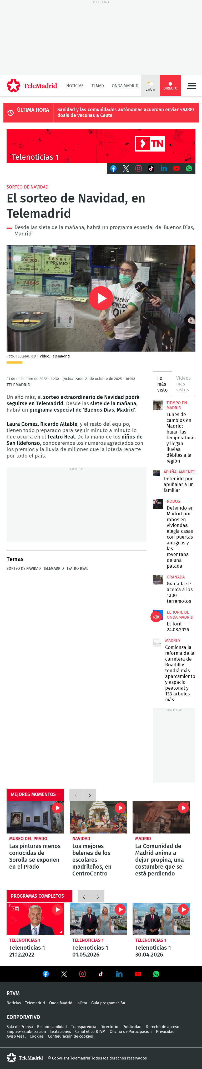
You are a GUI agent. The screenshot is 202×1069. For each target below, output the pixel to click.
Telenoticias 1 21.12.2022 (35, 919)
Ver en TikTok (101, 975)
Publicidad (132, 1027)
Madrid (172, 641)
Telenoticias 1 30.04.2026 (161, 919)
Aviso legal (16, 1036)
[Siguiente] (89, 795)
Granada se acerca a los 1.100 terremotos (158, 579)
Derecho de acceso (162, 1027)
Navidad (81, 838)
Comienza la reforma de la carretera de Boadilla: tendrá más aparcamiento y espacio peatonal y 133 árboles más (157, 642)
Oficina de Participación (131, 1032)
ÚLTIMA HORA (33, 110)
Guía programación (108, 1003)
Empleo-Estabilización (26, 1032)
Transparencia (83, 1027)
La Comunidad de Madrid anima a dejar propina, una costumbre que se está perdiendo (161, 817)
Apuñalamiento (179, 472)
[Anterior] (76, 795)
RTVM (13, 993)
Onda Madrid (125, 86)
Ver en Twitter (64, 975)
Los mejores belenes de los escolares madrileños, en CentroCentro (98, 817)
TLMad (98, 86)
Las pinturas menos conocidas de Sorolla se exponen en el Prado (35, 817)
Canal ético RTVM (90, 1032)
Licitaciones (60, 1032)
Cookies (37, 1036)
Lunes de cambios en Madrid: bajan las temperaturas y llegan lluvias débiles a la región (158, 405)
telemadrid (25, 1058)
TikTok (151, 168)
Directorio (109, 1027)
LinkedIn (164, 168)
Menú (191, 85)
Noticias (75, 86)
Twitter (126, 168)
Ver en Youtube (138, 974)
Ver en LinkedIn (119, 974)
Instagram (138, 168)
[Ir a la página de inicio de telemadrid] (32, 85)
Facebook (113, 168)
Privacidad (165, 1032)
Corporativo (23, 1017)
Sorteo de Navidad (27, 187)
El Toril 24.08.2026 (158, 614)
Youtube (176, 168)
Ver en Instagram (82, 974)
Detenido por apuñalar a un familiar (179, 485)
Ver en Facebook (46, 975)
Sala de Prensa (20, 1027)
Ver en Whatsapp (156, 974)
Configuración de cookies (70, 1036)
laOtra (82, 1003)
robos (173, 501)
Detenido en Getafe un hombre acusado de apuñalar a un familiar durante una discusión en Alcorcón (156, 473)
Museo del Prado (28, 838)
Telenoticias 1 (25, 940)
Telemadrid (53, 569)
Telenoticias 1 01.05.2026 (98, 919)
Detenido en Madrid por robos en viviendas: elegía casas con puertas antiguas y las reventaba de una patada (158, 503)
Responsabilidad (52, 1027)
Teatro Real (77, 569)
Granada (176, 577)
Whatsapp (189, 168)
